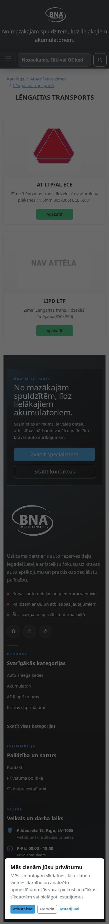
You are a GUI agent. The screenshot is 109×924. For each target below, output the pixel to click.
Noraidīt (47, 909)
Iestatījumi (69, 909)
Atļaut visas (23, 909)
